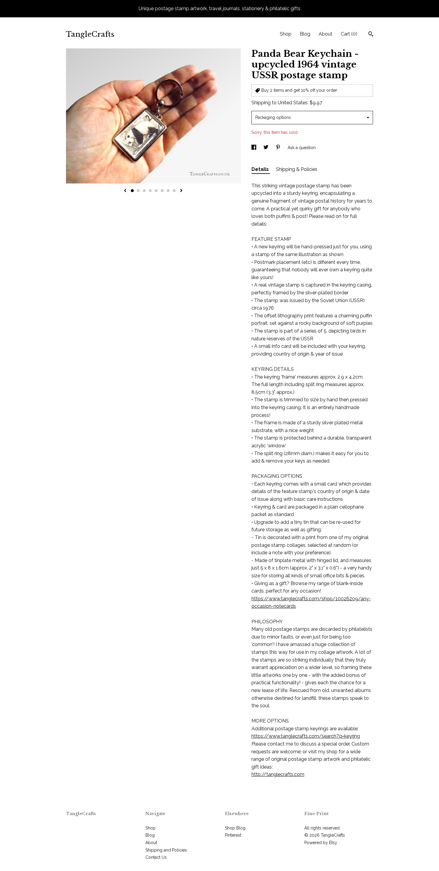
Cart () (349, 34)
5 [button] (156, 190)
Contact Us (156, 857)
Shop (285, 34)
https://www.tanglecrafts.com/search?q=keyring (305, 736)
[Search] (371, 34)
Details (260, 169)
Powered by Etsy (320, 842)
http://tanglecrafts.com (277, 774)
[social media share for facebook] (254, 147)
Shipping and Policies (166, 850)
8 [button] (174, 190)
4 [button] (150, 190)
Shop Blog (235, 828)
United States (293, 102)
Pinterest (233, 835)
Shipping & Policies (296, 169)
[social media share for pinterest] (279, 147)
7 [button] (168, 190)
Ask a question (302, 147)
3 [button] (144, 190)
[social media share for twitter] (266, 147)
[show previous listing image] (125, 191)
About (325, 34)
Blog (305, 34)
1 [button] (132, 190)
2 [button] (138, 190)
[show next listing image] (181, 191)
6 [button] (162, 190)
